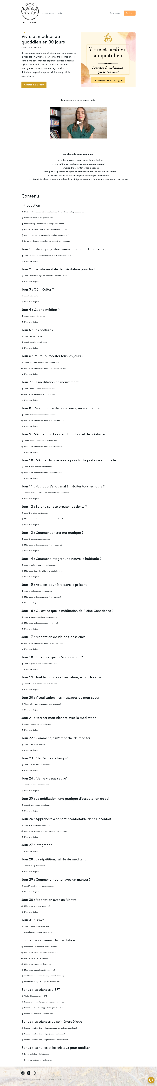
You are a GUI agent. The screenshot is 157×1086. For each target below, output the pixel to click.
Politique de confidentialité (60, 1079)
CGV (60, 13)
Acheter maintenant (34, 85)
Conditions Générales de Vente (33, 1079)
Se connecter (115, 13)
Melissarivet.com (48, 13)
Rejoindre (130, 13)
